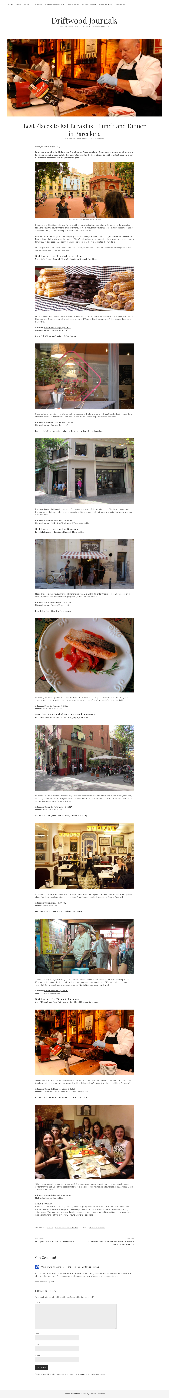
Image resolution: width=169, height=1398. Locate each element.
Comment (38, 1302)
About (18, 5)
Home (10, 5)
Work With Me (104, 5)
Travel (26, 5)
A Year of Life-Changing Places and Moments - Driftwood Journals (70, 1267)
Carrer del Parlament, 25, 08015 (58, 807)
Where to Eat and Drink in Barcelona (66, 1228)
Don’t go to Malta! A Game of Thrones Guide (54, 1241)
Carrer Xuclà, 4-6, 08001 (55, 903)
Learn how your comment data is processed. (88, 1374)
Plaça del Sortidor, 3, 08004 (56, 706)
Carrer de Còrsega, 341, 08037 (57, 327)
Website (37, 1355)
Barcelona (50, 1228)
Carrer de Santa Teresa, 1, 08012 (58, 422)
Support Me (120, 5)
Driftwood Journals (84, 20)
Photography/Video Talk (54, 5)
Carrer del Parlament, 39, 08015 (58, 520)
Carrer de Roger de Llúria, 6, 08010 (59, 1089)
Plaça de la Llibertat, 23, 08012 (57, 602)
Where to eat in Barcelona (97, 1228)
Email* (37, 1344)
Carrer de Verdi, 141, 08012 (56, 990)
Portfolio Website (89, 5)
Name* (37, 1333)
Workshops (72, 5)
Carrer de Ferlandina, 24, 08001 (58, 1195)
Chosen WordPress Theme (75, 1394)
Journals (38, 5)
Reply (53, 1282)
